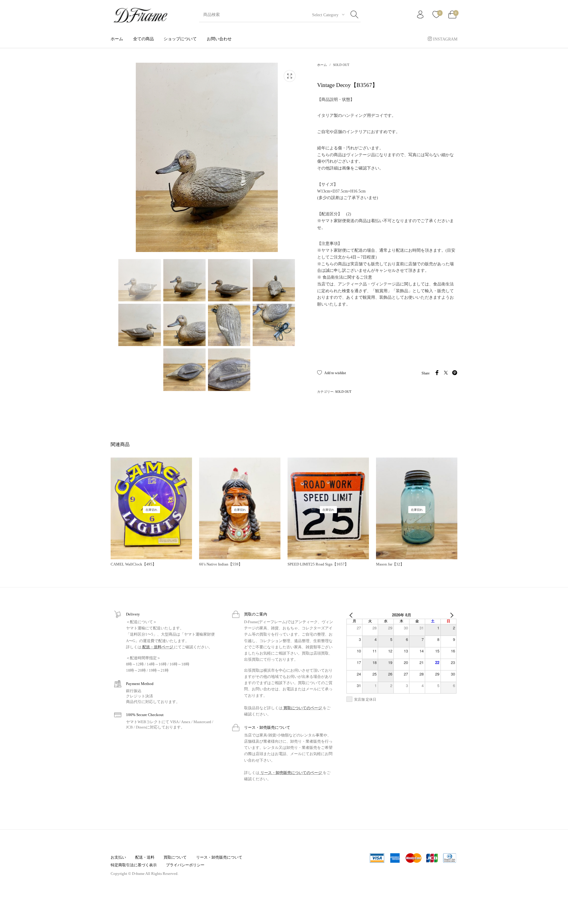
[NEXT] (450, 615)
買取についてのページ (303, 708)
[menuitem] (117, 39)
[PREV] (352, 615)
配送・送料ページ (157, 647)
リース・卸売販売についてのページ (291, 772)
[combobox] (326, 14)
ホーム (322, 65)
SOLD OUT (341, 65)
